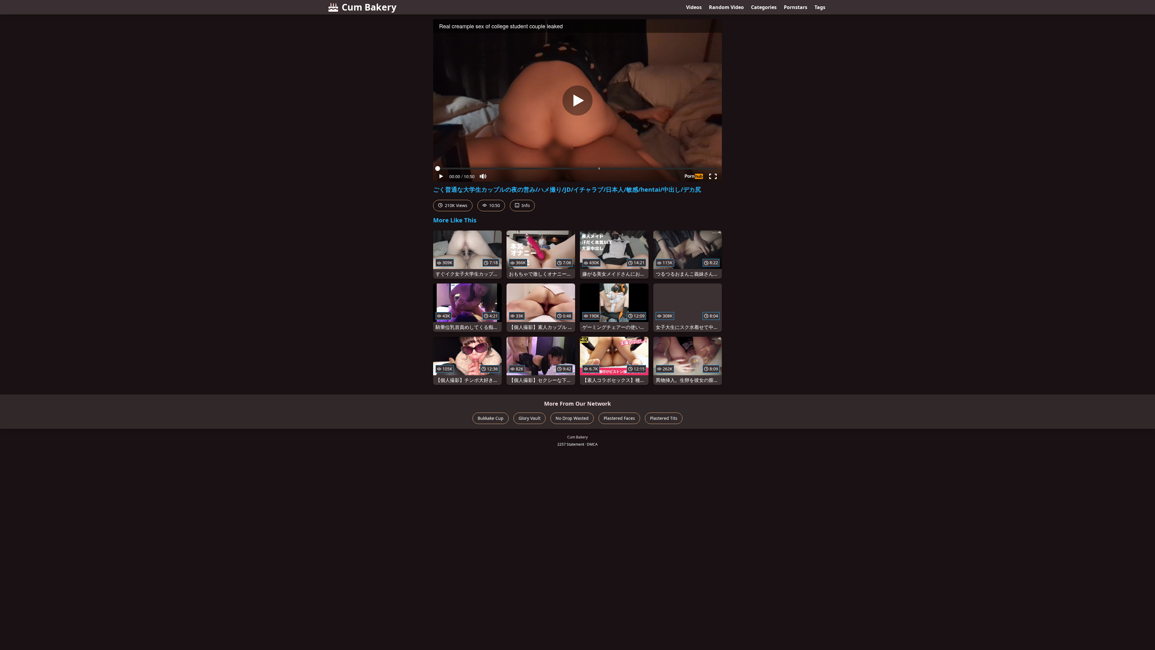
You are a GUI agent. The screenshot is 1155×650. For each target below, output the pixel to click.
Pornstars (795, 7)
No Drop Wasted (572, 418)
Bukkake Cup (491, 418)
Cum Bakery (369, 7)
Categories (764, 7)
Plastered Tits (663, 418)
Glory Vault (530, 418)
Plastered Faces (619, 418)
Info (525, 205)
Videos (694, 7)
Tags (820, 7)
